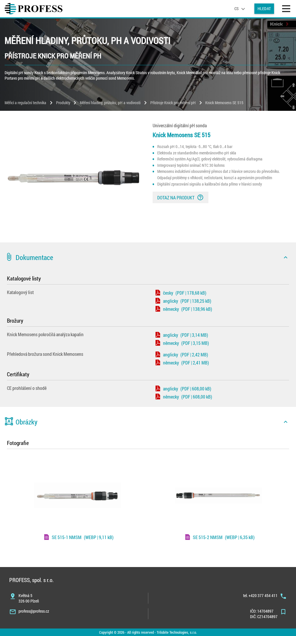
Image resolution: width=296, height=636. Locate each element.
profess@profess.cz (33, 611)
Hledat (264, 8)
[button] (148, 257)
